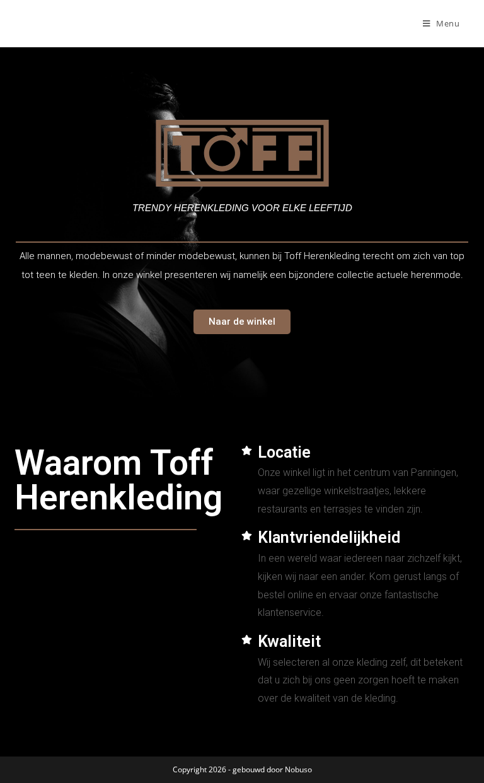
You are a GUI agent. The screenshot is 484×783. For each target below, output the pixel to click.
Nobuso (298, 769)
